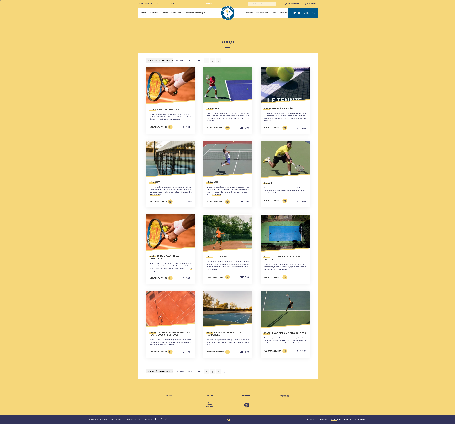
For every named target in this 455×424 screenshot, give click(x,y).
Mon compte (294, 3)
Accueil (142, 13)
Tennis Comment (146, 4)
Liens (274, 13)
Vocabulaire (311, 419)
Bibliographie (323, 419)
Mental (165, 13)
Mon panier (312, 3)
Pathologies (176, 13)
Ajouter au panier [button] (158, 127)
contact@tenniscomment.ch (341, 419)
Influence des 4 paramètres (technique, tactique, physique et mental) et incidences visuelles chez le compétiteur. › (228, 338)
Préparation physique (195, 13)
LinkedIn (208, 4)
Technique (154, 13)
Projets (249, 13)
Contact (283, 13)
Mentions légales (360, 419)
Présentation (262, 13)
